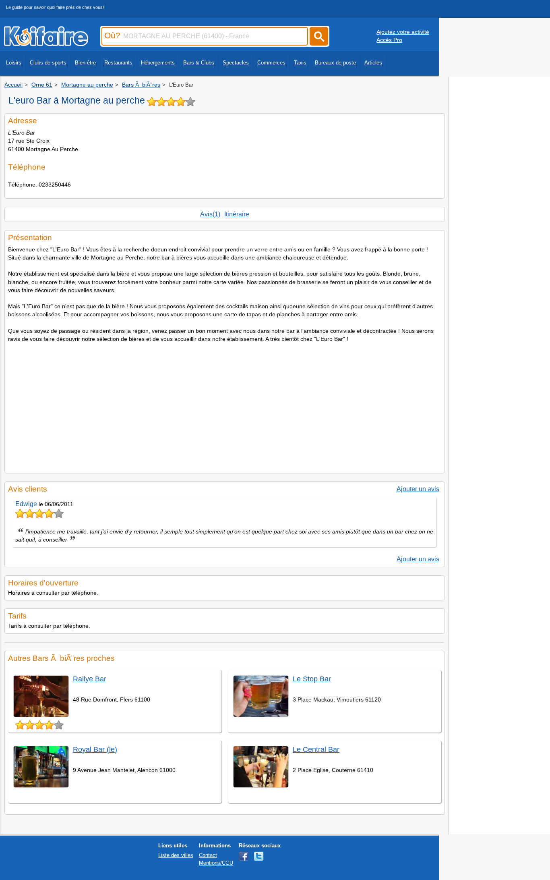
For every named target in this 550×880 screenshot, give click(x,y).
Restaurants (118, 63)
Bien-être (85, 63)
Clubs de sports (48, 63)
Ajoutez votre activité (402, 32)
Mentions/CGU (216, 863)
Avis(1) (210, 214)
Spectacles (236, 63)
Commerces (271, 63)
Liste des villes (175, 855)
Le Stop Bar (312, 679)
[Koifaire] (46, 43)
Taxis (300, 63)
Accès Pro (389, 40)
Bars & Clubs (198, 63)
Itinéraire (236, 214)
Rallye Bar (89, 679)
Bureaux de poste (335, 63)
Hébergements (158, 63)
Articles (373, 63)
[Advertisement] (224, 405)
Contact (208, 855)
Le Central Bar (316, 749)
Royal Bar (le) (95, 749)
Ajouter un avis (418, 489)
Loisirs (13, 63)
